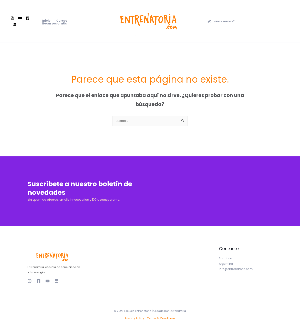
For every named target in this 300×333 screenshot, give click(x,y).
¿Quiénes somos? (220, 21)
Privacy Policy (134, 318)
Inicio (46, 20)
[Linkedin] (14, 24)
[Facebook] (28, 18)
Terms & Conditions (161, 318)
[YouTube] (20, 18)
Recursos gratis (54, 23)
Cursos (61, 20)
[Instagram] (12, 18)
